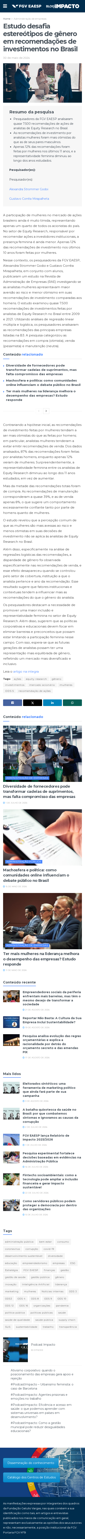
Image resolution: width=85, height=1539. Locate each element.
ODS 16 (23, 1305)
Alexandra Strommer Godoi (28, 189)
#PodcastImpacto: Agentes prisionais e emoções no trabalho (39, 1397)
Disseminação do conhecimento (30, 1463)
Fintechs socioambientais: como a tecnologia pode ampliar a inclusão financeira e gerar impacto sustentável (50, 1181)
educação (11, 1263)
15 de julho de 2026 (36, 1214)
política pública (15, 1312)
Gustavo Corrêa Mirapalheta (29, 199)
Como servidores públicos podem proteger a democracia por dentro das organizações (50, 1205)
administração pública (19, 1241)
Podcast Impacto (43, 1344)
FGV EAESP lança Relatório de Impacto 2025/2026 (46, 1138)
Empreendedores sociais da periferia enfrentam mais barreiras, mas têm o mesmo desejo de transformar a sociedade (52, 998)
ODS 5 (9, 690)
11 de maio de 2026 (16, 970)
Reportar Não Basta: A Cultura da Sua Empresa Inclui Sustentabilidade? (52, 1020)
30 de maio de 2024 (16, 57)
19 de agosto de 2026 (37, 1027)
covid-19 (49, 1249)
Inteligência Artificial (36, 1284)
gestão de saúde (15, 1277)
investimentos (15, 684)
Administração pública (23, 861)
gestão (65, 1270)
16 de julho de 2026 (36, 1166)
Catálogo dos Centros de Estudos (31, 1477)
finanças (49, 1270)
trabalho (48, 1326)
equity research (36, 678)
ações (17, 678)
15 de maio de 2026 (16, 886)
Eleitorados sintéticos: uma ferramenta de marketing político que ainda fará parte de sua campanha (49, 1090)
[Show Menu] (5, 6)
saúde (62, 1312)
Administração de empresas (30, 18)
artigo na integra (26, 671)
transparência (68, 1326)
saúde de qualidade (17, 1319)
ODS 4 (22, 1298)
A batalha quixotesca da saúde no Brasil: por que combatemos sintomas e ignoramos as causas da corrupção (50, 1116)
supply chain (67, 1319)
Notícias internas (53, 1291)
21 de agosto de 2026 (37, 1009)
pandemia (62, 1305)
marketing (12, 1291)
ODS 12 (9, 1305)
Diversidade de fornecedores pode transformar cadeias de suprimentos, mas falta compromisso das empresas (41, 369)
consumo (63, 1241)
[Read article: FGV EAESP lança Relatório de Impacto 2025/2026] (11, 1139)
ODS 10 (62, 1298)
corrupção (32, 1249)
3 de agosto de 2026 (36, 1101)
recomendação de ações (35, 690)
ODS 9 (48, 1298)
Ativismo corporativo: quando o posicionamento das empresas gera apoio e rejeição (42, 1374)
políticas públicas (42, 1312)
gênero (56, 678)
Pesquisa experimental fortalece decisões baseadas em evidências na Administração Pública (52, 1157)
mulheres (66, 684)
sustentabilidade (26, 1326)
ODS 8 (35, 1298)
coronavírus (12, 1249)
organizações (42, 1305)
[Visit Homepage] (45, 6)
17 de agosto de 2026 (37, 1057)
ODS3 (8, 1298)
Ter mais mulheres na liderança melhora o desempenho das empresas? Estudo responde (41, 395)
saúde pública (44, 1319)
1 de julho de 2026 (16, 802)
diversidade (55, 1256)
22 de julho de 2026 (36, 1192)
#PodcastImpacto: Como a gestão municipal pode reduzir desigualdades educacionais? (38, 1427)
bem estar (45, 1241)
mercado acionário (42, 684)
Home (6, 18)
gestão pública (40, 1277)
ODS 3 (73, 1291)
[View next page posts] (46, 411)
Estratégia (11, 1270)
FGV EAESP (31, 1270)
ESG (73, 1263)
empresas (59, 1263)
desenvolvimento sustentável (23, 1256)
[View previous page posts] (39, 411)
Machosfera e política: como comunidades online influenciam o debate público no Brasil (36, 875)
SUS (8, 1326)
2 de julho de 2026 (36, 1127)
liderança (61, 1284)
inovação (11, 1284)
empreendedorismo (35, 1263)
